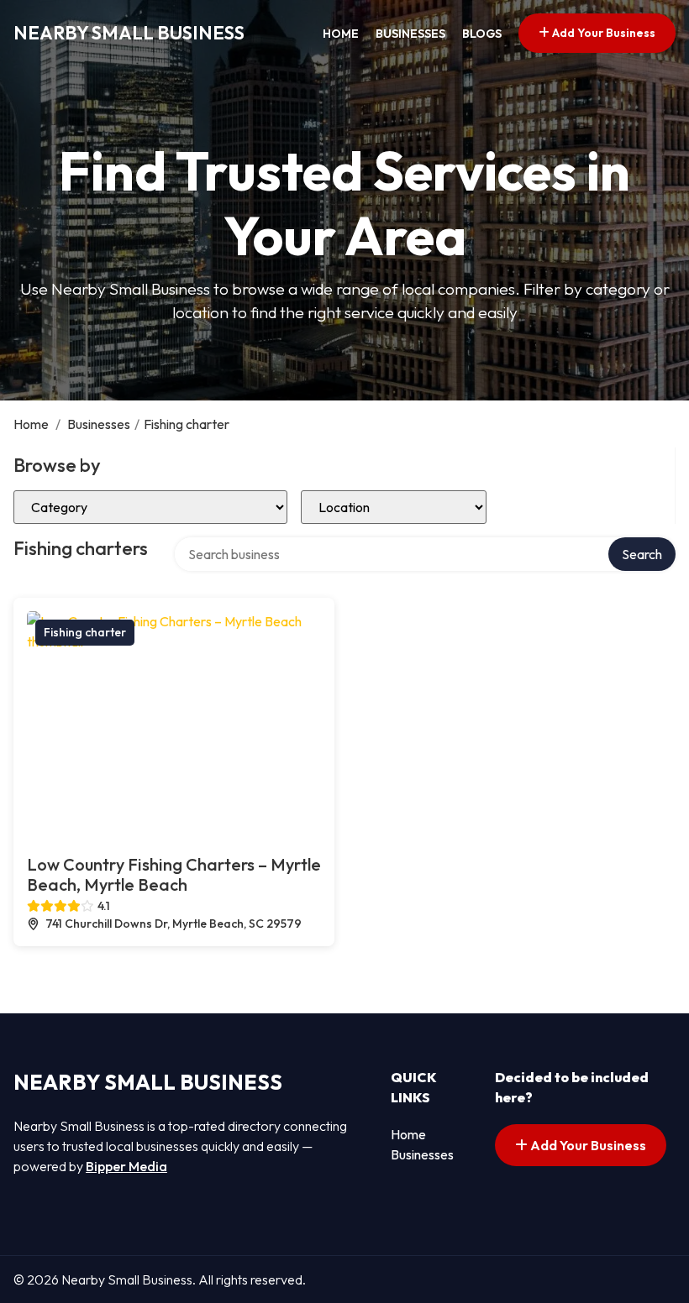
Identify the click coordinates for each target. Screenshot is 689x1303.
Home (341, 33)
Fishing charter (85, 632)
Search (642, 554)
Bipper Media (126, 1166)
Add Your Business (602, 32)
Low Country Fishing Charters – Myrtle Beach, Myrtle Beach (174, 874)
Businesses (410, 33)
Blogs (482, 33)
